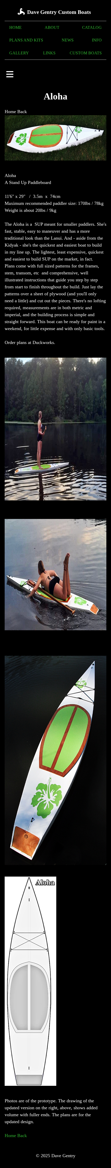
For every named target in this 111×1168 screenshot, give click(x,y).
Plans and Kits (26, 40)
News (68, 40)
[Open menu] (10, 74)
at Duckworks (41, 342)
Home (15, 27)
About (52, 27)
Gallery (19, 53)
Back (22, 111)
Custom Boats (86, 53)
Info (97, 40)
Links (49, 53)
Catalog (92, 27)
